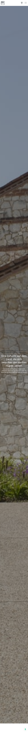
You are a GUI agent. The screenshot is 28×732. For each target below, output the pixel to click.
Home (3, 350)
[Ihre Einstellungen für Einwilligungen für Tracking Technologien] (25, 729)
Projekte (8, 350)
